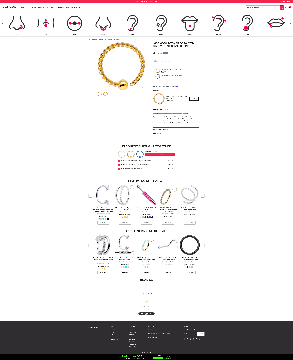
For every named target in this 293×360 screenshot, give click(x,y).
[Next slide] (197, 90)
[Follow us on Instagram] (190, 338)
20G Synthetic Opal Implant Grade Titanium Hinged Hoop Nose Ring (146, 258)
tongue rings (271, 10)
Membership (132, 334)
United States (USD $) (284, 1)
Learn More (162, 72)
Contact (113, 329)
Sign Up (200, 334)
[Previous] (2, 24)
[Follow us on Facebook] (184, 338)
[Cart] (289, 8)
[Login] (286, 8)
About (112, 332)
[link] (99, 219)
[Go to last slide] (194, 90)
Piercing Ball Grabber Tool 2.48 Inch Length (146, 208)
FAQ (112, 334)
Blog (112, 337)
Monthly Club (132, 332)
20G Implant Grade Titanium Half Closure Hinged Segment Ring (190, 258)
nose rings (257, 10)
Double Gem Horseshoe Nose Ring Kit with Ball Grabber (125, 258)
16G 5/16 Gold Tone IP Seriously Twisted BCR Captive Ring (177, 97)
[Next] (290, 24)
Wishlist (131, 329)
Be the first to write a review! (147, 313)
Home (90, 39)
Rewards (131, 337)
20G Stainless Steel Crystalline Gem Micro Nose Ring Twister (168, 258)
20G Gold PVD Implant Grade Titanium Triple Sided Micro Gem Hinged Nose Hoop (168, 209)
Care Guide (132, 342)
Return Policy (132, 347)
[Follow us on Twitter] (187, 338)
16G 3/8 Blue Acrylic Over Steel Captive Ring (131, 168)
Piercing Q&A (114, 339)
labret (266, 10)
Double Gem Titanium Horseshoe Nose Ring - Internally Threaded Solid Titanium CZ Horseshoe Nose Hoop (103, 209)
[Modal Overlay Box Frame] (146, 357)
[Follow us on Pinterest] (193, 338)
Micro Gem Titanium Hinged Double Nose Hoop (124, 208)
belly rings (262, 10)
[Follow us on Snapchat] (202, 338)
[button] (90, 196)
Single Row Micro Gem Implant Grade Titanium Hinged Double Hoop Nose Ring (103, 259)
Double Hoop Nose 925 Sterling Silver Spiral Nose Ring (189, 208)
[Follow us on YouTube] (196, 338)
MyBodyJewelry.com (146, 352)
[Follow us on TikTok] (199, 338)
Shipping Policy (133, 344)
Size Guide (132, 339)
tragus (276, 10)
